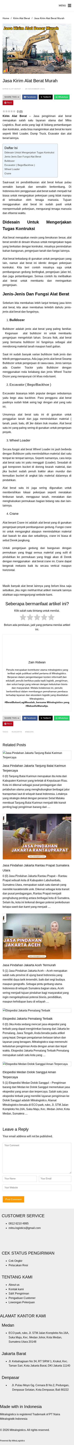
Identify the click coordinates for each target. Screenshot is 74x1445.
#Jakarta (17, 732)
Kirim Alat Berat (21, 18)
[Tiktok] (43, 1242)
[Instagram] (15, 1242)
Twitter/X (47, 97)
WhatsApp (63, 97)
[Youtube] (24, 1242)
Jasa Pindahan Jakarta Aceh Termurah (29, 965)
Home (6, 18)
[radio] (23, 618)
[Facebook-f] (6, 1242)
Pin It (9, 103)
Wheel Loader (12, 169)
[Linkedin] (34, 1242)
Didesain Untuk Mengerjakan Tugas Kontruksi (29, 152)
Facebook (31, 97)
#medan (29, 732)
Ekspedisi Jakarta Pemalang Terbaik (27, 1018)
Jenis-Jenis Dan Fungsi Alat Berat (22, 156)
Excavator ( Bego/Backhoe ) (19, 165)
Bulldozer (9, 160)
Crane (7, 173)
